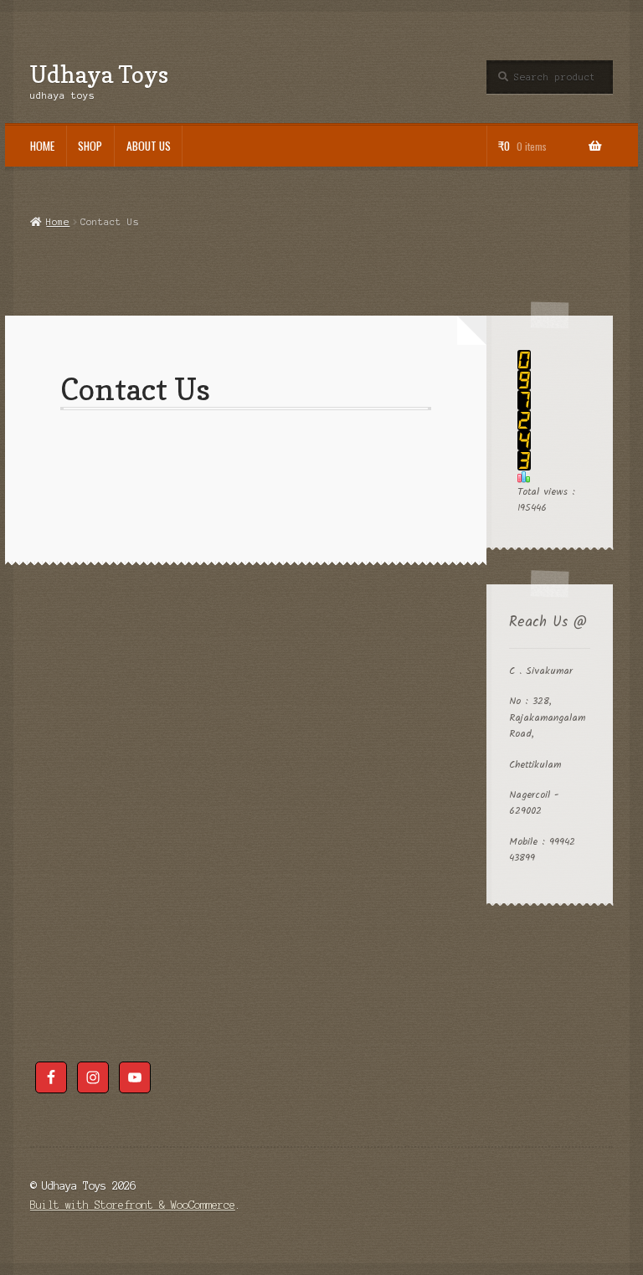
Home (42, 145)
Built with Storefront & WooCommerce (132, 1205)
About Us (148, 145)
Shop (90, 145)
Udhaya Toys (99, 74)
